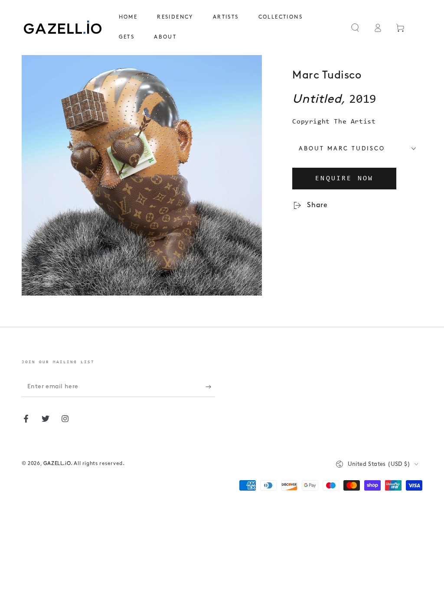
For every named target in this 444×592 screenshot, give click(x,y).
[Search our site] (355, 27)
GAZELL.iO (57, 463)
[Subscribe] (210, 387)
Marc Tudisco (326, 75)
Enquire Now (344, 178)
